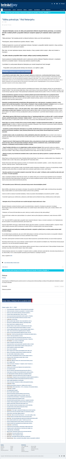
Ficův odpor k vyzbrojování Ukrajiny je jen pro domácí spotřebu (23, 410)
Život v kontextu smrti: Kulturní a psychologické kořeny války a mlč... (19, 350)
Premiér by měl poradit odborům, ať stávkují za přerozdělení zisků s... (24, 334)
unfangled (14, 365)
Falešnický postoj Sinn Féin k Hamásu (14, 408)
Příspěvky (48, 9)
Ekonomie (2, 447)
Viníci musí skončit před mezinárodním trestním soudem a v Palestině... (20, 316)
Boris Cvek (9, 334)
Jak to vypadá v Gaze (11, 362)
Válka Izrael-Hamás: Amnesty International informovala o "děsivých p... (20, 339)
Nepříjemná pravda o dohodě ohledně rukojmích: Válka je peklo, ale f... (20, 345)
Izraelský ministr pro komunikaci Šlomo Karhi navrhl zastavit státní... (19, 416)
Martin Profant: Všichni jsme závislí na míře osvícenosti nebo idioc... (19, 431)
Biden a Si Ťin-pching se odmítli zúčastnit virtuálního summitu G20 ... (19, 352)
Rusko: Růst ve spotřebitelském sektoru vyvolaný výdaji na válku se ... (20, 355)
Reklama (23, 450)
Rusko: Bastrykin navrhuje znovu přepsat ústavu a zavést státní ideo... (20, 405)
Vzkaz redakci (33, 447)
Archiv (14, 9)
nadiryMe (14, 388)
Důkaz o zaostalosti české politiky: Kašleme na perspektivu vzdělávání (27, 438)
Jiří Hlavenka (9, 433)
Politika (11, 447)
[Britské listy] (17, 72)
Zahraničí (2, 446)
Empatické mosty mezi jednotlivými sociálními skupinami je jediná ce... (26, 377)
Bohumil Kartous (10, 438)
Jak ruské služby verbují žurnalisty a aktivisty (15, 354)
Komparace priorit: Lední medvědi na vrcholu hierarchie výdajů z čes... (20, 428)
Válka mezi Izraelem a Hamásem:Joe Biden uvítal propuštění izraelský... (20, 382)
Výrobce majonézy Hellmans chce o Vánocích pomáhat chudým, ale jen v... (20, 329)
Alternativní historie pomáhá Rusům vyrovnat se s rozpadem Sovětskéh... (20, 400)
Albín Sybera (9, 410)
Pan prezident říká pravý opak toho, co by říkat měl (21, 436)
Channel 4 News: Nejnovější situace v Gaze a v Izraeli (17, 314)
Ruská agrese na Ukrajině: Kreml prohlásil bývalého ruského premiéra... (20, 372)
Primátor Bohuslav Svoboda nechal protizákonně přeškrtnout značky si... (20, 378)
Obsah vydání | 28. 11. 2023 (9, 307)
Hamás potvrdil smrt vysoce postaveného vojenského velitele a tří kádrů (20, 344)
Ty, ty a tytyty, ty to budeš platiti (18, 340)
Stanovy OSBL (33, 446)
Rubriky (30, 9)
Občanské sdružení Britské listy (13, 455)
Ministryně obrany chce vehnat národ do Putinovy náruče (22, 360)
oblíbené (61, 286)
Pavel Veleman (9, 377)
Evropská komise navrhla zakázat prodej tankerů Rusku (17, 406)
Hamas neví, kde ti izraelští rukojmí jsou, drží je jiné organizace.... (19, 312)
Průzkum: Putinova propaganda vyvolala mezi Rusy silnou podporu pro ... (20, 401)
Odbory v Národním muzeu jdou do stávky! (15, 342)
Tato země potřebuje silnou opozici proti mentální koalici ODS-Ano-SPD (25, 418)
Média (11, 448)
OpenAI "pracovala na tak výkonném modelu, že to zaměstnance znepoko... (21, 411)
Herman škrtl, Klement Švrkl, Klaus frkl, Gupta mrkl (21, 375)
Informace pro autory (34, 448)
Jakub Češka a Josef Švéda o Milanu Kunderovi (15, 413)
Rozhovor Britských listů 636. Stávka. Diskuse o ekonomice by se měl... (20, 421)
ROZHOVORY (19, 9)
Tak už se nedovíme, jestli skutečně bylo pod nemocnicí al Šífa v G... (19, 370)
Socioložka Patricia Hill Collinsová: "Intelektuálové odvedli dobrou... (19, 396)
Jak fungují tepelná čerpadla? (12, 390)
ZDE (11, 255)
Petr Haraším (9, 340)
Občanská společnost (4, 450)
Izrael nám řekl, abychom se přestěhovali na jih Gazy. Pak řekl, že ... (19, 337)
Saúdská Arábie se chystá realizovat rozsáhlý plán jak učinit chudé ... (19, 325)
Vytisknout (6, 266)
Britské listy (10, 5)
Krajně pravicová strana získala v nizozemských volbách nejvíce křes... (20, 426)
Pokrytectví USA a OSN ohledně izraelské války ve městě (17, 357)
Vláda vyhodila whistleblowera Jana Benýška (15, 380)
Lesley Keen (9, 319)
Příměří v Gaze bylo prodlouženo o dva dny (15, 335)
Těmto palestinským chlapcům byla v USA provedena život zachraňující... (20, 309)
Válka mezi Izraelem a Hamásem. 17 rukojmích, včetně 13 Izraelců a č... (20, 363)
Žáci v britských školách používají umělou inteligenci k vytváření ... (19, 327)
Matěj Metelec (9, 434)
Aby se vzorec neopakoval (12, 349)
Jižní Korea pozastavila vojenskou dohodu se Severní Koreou (18, 393)
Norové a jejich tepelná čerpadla (13, 391)
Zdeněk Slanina (10, 386)
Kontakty (22, 447)
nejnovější (57, 286)
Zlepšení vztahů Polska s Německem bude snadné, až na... (17, 403)
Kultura (2, 448)
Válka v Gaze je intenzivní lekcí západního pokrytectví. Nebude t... (19, 330)
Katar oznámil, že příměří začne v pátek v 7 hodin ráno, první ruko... (19, 419)
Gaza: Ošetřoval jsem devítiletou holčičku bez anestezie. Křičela (18, 317)
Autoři (43, 9)
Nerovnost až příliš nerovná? (17, 433)
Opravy (22, 448)
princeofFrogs (14, 319)
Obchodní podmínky (24, 451)
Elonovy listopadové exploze (18, 434)
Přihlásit (63, 3)
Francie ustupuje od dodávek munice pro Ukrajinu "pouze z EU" (18, 395)
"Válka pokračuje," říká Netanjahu (13, 429)
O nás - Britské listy (24, 446)
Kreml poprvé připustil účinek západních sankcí (15, 398)
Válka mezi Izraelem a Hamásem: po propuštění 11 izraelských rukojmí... (20, 311)
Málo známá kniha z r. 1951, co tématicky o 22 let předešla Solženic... (25, 386)
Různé (11, 450)
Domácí (11, 446)
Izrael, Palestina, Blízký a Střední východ (11, 262)
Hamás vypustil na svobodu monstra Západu (15, 347)
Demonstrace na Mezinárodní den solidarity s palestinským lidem (19, 322)
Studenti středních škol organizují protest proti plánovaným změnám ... (20, 423)
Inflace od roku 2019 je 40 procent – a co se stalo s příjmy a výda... (24, 414)
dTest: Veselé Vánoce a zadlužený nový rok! (15, 324)
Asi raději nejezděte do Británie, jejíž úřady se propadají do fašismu (19, 373)
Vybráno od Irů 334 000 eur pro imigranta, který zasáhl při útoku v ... (19, 367)
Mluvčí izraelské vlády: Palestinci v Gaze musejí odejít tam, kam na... (19, 321)
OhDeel (13, 383)
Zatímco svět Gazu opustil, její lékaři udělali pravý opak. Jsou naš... (19, 332)
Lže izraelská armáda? (11, 368)
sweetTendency (15, 424)
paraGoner (14, 358)
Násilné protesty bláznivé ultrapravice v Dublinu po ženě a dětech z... (19, 385)
